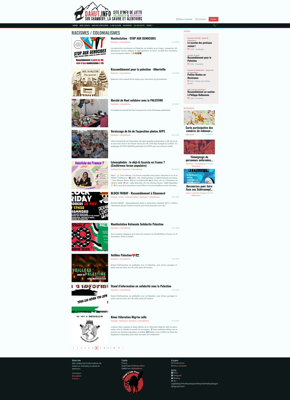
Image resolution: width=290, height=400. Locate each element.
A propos (202, 19)
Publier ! (76, 378)
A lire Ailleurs (115, 25)
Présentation (179, 363)
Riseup (124, 363)
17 (119, 348)
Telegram (177, 375)
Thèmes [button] (149, 25)
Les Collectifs (139, 25)
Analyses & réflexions (100, 25)
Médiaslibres (136, 368)
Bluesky (176, 378)
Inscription (76, 376)
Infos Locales (85, 25)
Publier (213, 19)
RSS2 (175, 373)
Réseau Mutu (139, 366)
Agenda (75, 25)
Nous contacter (185, 19)
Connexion (76, 373)
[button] (215, 24)
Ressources (127, 25)
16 (114, 348)
